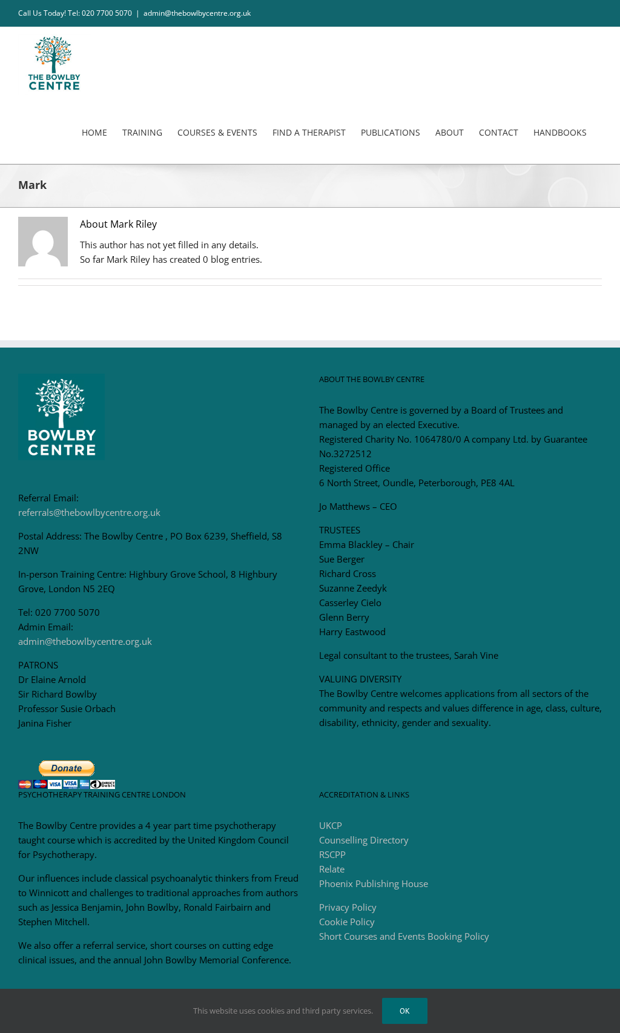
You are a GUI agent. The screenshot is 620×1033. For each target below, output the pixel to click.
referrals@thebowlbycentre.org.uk (89, 512)
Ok (405, 1011)
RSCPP (332, 854)
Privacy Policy (348, 907)
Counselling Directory (364, 840)
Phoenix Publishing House (373, 883)
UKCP (330, 825)
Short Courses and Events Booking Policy (404, 936)
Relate (332, 869)
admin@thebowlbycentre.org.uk (197, 13)
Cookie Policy (347, 922)
